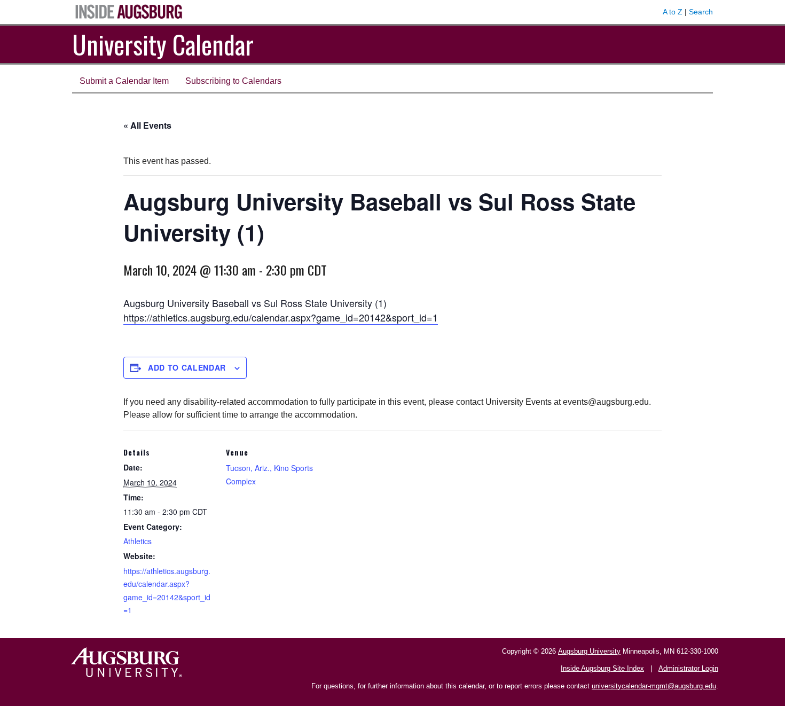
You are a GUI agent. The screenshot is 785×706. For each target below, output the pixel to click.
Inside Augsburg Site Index (602, 668)
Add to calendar (187, 367)
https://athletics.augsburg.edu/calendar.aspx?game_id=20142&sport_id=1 (280, 317)
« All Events (147, 125)
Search (701, 11)
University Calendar (163, 44)
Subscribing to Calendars (233, 80)
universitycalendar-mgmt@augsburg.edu (654, 686)
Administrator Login (688, 668)
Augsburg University (589, 651)
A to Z (672, 11)
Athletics (137, 541)
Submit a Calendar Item (124, 80)
